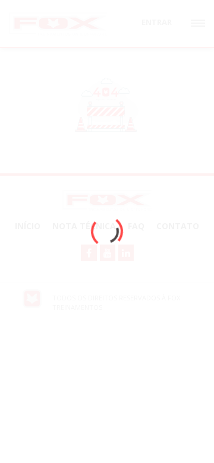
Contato (177, 226)
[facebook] (89, 253)
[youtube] (107, 253)
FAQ (136, 226)
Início (27, 226)
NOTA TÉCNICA (84, 226)
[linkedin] (126, 253)
